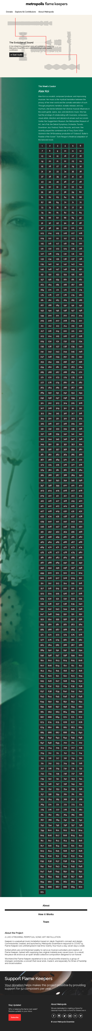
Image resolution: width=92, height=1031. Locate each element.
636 (80, 686)
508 (65, 578)
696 (80, 738)
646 (65, 696)
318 (80, 413)
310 (65, 408)
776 (50, 810)
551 (72, 614)
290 (50, 393)
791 (72, 820)
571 (42, 635)
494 (50, 568)
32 (50, 171)
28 (65, 166)
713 (72, 753)
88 (65, 218)
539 (73, 604)
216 (80, 326)
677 (73, 722)
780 (80, 810)
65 (73, 197)
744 (80, 779)
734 (50, 774)
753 (57, 789)
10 (65, 151)
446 (50, 526)
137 (72, 259)
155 (72, 274)
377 (73, 465)
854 (50, 877)
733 (42, 774)
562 (65, 624)
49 (42, 187)
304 (65, 403)
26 (50, 166)
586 (65, 645)
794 (50, 825)
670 (65, 717)
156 (80, 274)
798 (80, 825)
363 (57, 454)
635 (73, 686)
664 (65, 712)
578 (50, 640)
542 (50, 609)
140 (50, 264)
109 (42, 238)
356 (50, 449)
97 (42, 228)
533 (73, 599)
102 (80, 228)
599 (73, 655)
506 (50, 578)
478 (65, 552)
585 (57, 645)
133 (42, 259)
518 (49, 588)
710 (49, 753)
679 (42, 727)
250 (65, 357)
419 (73, 501)
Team (46, 922)
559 (42, 624)
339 (57, 434)
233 (73, 341)
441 (57, 521)
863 (73, 882)
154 (65, 274)
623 (73, 676)
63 (57, 197)
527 (73, 593)
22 (65, 161)
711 (57, 753)
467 (73, 542)
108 (80, 233)
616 (65, 671)
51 (57, 187)
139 (42, 264)
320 (50, 418)
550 (65, 614)
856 (65, 877)
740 (50, 779)
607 (42, 665)
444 (80, 521)
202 (65, 315)
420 (80, 501)
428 (50, 511)
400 (65, 485)
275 (73, 377)
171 (57, 290)
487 (42, 563)
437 (73, 516)
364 (65, 454)
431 (72, 511)
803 (73, 830)
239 (73, 346)
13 (42, 156)
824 (50, 851)
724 (65, 763)
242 (50, 351)
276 (80, 377)
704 (50, 748)
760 (65, 794)
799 (42, 830)
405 (57, 490)
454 (65, 532)
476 (50, 552)
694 (65, 738)
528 (80, 593)
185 (72, 300)
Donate (9, 12)
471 (57, 547)
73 (42, 207)
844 (65, 866)
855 (57, 877)
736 (65, 774)
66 (80, 197)
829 (42, 856)
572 (50, 635)
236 (50, 346)
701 (72, 743)
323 (73, 418)
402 (80, 485)
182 (49, 300)
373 (42, 465)
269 (73, 372)
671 (72, 717)
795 (57, 825)
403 (42, 490)
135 (57, 259)
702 (80, 743)
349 (42, 444)
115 (42, 243)
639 (57, 691)
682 (65, 727)
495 (57, 568)
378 (80, 465)
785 (73, 815)
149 (73, 269)
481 (42, 557)
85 (42, 218)
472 (65, 547)
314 (49, 413)
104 (50, 233)
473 (73, 547)
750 (80, 784)
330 (80, 424)
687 (57, 732)
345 (57, 439)
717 (57, 758)
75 (57, 207)
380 (50, 470)
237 (57, 346)
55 (42, 192)
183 (57, 300)
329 (73, 424)
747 (57, 784)
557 (73, 619)
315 (57, 413)
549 (57, 614)
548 (50, 614)
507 (57, 578)
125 (72, 249)
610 (65, 665)
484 (65, 557)
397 (42, 485)
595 (42, 655)
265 (42, 372)
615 (57, 671)
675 (57, 722)
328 (65, 424)
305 (73, 403)
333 (57, 429)
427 (42, 511)
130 (65, 254)
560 (50, 624)
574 (65, 635)
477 (57, 552)
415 (42, 501)
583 (42, 645)
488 (50, 563)
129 (57, 254)
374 (50, 465)
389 (73, 475)
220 (65, 331)
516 (80, 583)
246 (80, 351)
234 (80, 341)
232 (65, 341)
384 (80, 470)
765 (57, 799)
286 (65, 388)
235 (42, 346)
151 (42, 274)
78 (80, 207)
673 (42, 722)
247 (42, 357)
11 (73, 151)
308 (50, 408)
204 (80, 315)
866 (50, 887)
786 (80, 815)
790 (65, 820)
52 (65, 187)
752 (50, 789)
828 (80, 851)
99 (57, 228)
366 (80, 454)
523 (42, 593)
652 (65, 702)
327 (57, 424)
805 (42, 835)
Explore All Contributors (25, 12)
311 (73, 408)
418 (65, 501)
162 (80, 279)
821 (72, 846)
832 (65, 856)
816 (80, 840)
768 (80, 799)
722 (50, 763)
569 (73, 629)
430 (65, 511)
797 (73, 825)
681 (57, 727)
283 (42, 388)
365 (73, 454)
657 (57, 707)
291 (57, 393)
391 (42, 480)
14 (50, 156)
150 (80, 269)
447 (57, 526)
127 (42, 254)
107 (72, 233)
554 (50, 619)
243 (57, 351)
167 (72, 285)
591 (57, 650)
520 (65, 588)
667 (42, 717)
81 (58, 213)
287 (73, 388)
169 (42, 290)
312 (80, 408)
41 (73, 176)
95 (73, 223)
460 (65, 537)
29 (73, 166)
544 (65, 609)
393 (57, 480)
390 (80, 475)
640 (65, 691)
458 (50, 537)
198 (80, 310)
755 (73, 789)
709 (42, 753)
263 (73, 367)
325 (42, 424)
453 (57, 532)
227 (73, 336)
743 (73, 779)
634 (65, 686)
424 (65, 506)
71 (73, 202)
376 (65, 465)
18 (81, 156)
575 (73, 635)
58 (65, 192)
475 (42, 552)
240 (80, 346)
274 (65, 377)
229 (42, 341)
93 (57, 223)
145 (42, 269)
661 (42, 712)
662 (50, 712)
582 (80, 640)
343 (42, 439)
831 (57, 856)
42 (80, 176)
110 (49, 238)
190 (65, 305)
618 (80, 671)
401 (73, 485)
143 (72, 264)
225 (57, 336)
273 (57, 377)
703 (42, 748)
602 (50, 660)
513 (57, 583)
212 (49, 326)
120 (80, 243)
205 (42, 321)
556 (65, 619)
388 (65, 475)
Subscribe (14, 1017)
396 (80, 480)
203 (73, 315)
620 (50, 676)
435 (57, 516)
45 (57, 182)
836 (50, 861)
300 (80, 398)
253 (42, 362)
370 (65, 460)
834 (80, 856)
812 (49, 840)
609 (57, 665)
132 (80, 254)
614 (50, 671)
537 (57, 604)
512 (49, 583)
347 (73, 439)
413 (72, 496)
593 (73, 650)
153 (57, 274)
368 (50, 460)
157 (42, 279)
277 (42, 382)
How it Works (46, 914)
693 (57, 738)
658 (65, 707)
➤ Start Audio (16, 55)
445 (42, 526)
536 (50, 604)
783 (57, 815)
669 (57, 717)
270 (80, 372)
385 (42, 475)
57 (57, 192)
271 (42, 377)
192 (80, 305)
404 (50, 490)
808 (65, 835)
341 (72, 434)
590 (50, 650)
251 (72, 357)
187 (42, 305)
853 (42, 877)
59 (73, 192)
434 (50, 516)
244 (65, 351)
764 (50, 799)
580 (65, 640)
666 (80, 712)
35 (73, 171)
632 (50, 686)
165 (57, 285)
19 (42, 161)
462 (80, 537)
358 (65, 449)
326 (50, 424)
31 (42, 171)
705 (57, 748)
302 (50, 403)
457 (42, 537)
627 (57, 681)
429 (57, 511)
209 (73, 321)
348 (80, 439)
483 (57, 557)
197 (72, 310)
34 (65, 171)
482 (50, 557)
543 (57, 609)
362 (50, 454)
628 (65, 681)
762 (80, 794)
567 (57, 629)
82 (65, 213)
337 (42, 434)
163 (42, 285)
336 (80, 429)
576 (80, 635)
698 (50, 743)
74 (50, 207)
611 (72, 665)
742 (65, 779)
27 (57, 166)
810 (80, 835)
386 (50, 475)
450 (80, 526)
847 (42, 871)
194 (50, 310)
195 (57, 310)
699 (57, 743)
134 (49, 259)
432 (80, 511)
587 (73, 645)
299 (73, 398)
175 (42, 295)
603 (57, 660)
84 (80, 213)
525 (57, 593)
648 (80, 696)
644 (50, 696)
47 (73, 182)
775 (42, 810)
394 (65, 480)
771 (57, 804)
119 (72, 243)
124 (65, 249)
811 (42, 840)
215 (72, 326)
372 (80, 460)
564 (80, 624)
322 (65, 418)
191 (72, 305)
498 (80, 568)
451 (42, 532)
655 (42, 707)
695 (73, 738)
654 (80, 702)
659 (73, 707)
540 (80, 604)
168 (80, 285)
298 (65, 398)
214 (65, 326)
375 (57, 465)
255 (57, 362)
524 (50, 593)
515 (72, 583)
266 (50, 372)
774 (80, 804)
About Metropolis (46, 12)
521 (72, 588)
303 (57, 403)
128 (49, 254)
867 (57, 887)
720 (80, 758)
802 (65, 830)
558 (80, 619)
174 (80, 290)
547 (42, 614)
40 (65, 176)
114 (80, 238)
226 (65, 336)
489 (57, 563)
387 (57, 475)
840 (80, 861)
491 (73, 563)
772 (65, 804)
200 (50, 315)
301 (42, 403)
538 (65, 604)
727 (42, 768)
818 (50, 846)
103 (42, 233)
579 (57, 640)
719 (72, 758)
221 (72, 331)
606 (80, 660)
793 (42, 825)
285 (57, 388)
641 (73, 691)
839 (73, 861)
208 (65, 321)
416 (50, 501)
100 (65, 228)
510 (80, 578)
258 (80, 362)
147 (57, 269)
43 (42, 182)
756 (80, 789)
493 (42, 568)
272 (50, 377)
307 (42, 408)
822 (80, 846)
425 (73, 506)
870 (80, 887)
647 (73, 696)
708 (80, 748)
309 (57, 408)
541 (42, 609)
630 (80, 681)
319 (42, 418)
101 (72, 228)
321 (57, 418)
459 (57, 537)
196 (65, 310)
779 (73, 810)
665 (73, 712)
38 (50, 176)
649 (42, 702)
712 (65, 753)
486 (80, 557)
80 (50, 213)
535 (42, 604)
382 (65, 470)
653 (73, 702)
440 (50, 521)
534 (80, 599)
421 (42, 506)
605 (73, 660)
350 (50, 444)
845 (73, 866)
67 (42, 202)
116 (49, 243)
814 (65, 840)
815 (72, 840)
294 (80, 393)
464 (50, 542)
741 (57, 779)
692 (50, 738)
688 (65, 732)
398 (50, 485)
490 (65, 563)
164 (50, 285)
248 (50, 357)
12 (80, 151)
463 (42, 542)
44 (50, 182)
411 (57, 496)
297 (57, 398)
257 (73, 362)
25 (42, 166)
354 (80, 444)
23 (73, 161)
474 (80, 547)
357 (57, 449)
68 (50, 202)
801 (57, 830)
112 (65, 238)
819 (57, 846)
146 (50, 269)
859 (42, 882)
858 (80, 877)
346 (65, 439)
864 (80, 882)
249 (57, 357)
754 (65, 789)
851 (72, 871)
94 (65, 223)
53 (73, 187)
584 (50, 645)
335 (73, 429)
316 (65, 413)
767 (73, 799)
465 (57, 542)
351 (57, 444)
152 (49, 274)
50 (50, 187)
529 (42, 599)
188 (50, 305)
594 (80, 650)
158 (49, 279)
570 (80, 629)
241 (42, 351)
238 (65, 346)
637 (42, 691)
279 (57, 382)
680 (50, 727)
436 (65, 516)
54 (80, 187)
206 (50, 321)
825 (57, 851)
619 (42, 676)
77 (73, 207)
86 (50, 218)
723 (57, 763)
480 (80, 552)
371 (72, 460)
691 (42, 738)
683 (73, 727)
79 (42, 213)
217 (42, 331)
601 (42, 660)
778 (65, 810)
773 (73, 804)
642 (80, 691)
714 (80, 753)
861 (57, 882)
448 (65, 526)
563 (73, 624)
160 (65, 279)
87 (57, 218)
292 (65, 393)
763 (42, 799)
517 (42, 588)
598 (65, 655)
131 (73, 254)
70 (65, 202)
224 (50, 336)
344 (50, 439)
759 (57, 794)
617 (72, 671)
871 (42, 892)
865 (42, 887)
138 (80, 259)
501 (57, 573)
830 (50, 856)
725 (73, 763)
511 (42, 583)
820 (65, 846)
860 (50, 882)
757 (42, 794)
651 (57, 702)
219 (57, 331)
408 (80, 490)
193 (42, 310)
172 (65, 290)
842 (50, 866)
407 (73, 490)
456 (80, 532)
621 (57, 676)
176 (49, 295)
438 (80, 516)
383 (73, 470)
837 (57, 861)
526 (65, 593)
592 (65, 650)
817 (42, 846)
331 (42, 429)
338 (50, 434)
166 (65, 285)
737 (73, 774)
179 (72, 295)
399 (57, 485)
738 (80, 774)
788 (50, 820)
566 (50, 629)
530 (50, 599)
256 (65, 362)
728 (50, 768)
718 (65, 758)
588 (80, 645)
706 (65, 748)
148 (65, 269)
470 (50, 547)
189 (57, 305)
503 (73, 573)
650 (50, 702)
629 (73, 681)
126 (80, 249)
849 (57, 871)
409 (42, 496)
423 (57, 506)
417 (57, 501)
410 (50, 496)
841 (42, 866)
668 (50, 717)
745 (42, 784)
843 (57, 866)
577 (42, 640)
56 (50, 192)
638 (50, 691)
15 (57, 156)
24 (80, 161)
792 (80, 820)
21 (57, 161)
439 (42, 521)
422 (50, 506)
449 (73, 526)
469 (42, 547)
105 (57, 233)
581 (72, 640)
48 (80, 182)
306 (80, 403)
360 (80, 449)
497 (73, 568)
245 (73, 351)
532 (65, 599)
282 (80, 382)
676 (65, 722)
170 (49, 290)
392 (50, 480)
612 (80, 665)
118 (65, 243)
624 (80, 676)
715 (42, 758)
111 (57, 238)
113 (73, 238)
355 (42, 449)
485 (73, 557)
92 (50, 223)
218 (49, 331)
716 (49, 758)
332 (50, 429)
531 (57, 599)
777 (57, 810)
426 (80, 506)
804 (80, 830)
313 (42, 413)
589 (42, 650)
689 (73, 732)
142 (65, 264)
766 (65, 799)
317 (72, 413)
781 (42, 815)
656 (50, 707)
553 (42, 619)
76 (65, 207)
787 (42, 820)
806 (50, 835)
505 (42, 578)
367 (42, 460)
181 (42, 300)
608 (50, 665)
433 (42, 516)
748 (65, 784)
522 (80, 588)
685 (42, 732)
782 (50, 815)
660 (80, 707)
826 (65, 851)
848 (50, 871)
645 (57, 696)
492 (80, 563)
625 (42, 681)
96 (80, 223)
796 (65, 825)
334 (65, 429)
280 (65, 382)
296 (50, 398)
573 (57, 635)
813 (57, 840)
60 (80, 192)
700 (65, 743)
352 (65, 444)
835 (42, 861)
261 (57, 367)
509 (73, 578)
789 (57, 820)
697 (42, 743)
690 (80, 732)
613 (42, 671)
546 (80, 609)
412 (65, 496)
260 (50, 367)
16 (65, 156)
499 (42, 573)
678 (80, 722)
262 (65, 367)
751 (42, 789)
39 (57, 176)
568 (65, 629)
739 (42, 779)
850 (65, 871)
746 (50, 784)
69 (57, 202)
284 (50, 388)
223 (42, 336)
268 (65, 372)
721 (42, 763)
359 (73, 449)
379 (42, 470)
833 (73, 856)
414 (80, 496)
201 (57, 315)
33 (57, 171)
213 (57, 326)
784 (65, 815)
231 (57, 341)
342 (80, 434)
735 (57, 774)
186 (80, 300)
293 (73, 393)
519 (57, 588)
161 (72, 279)
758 (50, 794)
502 (65, 573)
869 (73, 887)
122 (49, 249)
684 (80, 727)
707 (73, 748)
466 (65, 542)
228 (80, 336)
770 (50, 804)
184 (65, 300)
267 (57, 372)
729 (57, 768)
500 (50, 573)
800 (50, 830)
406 (65, 490)
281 (72, 382)
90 (80, 218)
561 (57, 624)
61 (42, 197)
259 (42, 367)
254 (50, 362)
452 (50, 532)
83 (73, 213)
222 (80, 331)
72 (80, 202)
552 (80, 614)
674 (50, 722)
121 (42, 249)
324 (80, 418)
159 (57, 279)
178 (65, 295)
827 (73, 851)
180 (80, 295)
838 (65, 861)
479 (73, 552)
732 (80, 768)
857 (73, 877)
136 (65, 259)
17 (73, 156)
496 (65, 568)
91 (42, 223)
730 (65, 768)
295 (42, 398)
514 (65, 583)
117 (57, 243)
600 (80, 655)
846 (80, 866)
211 (42, 326)
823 (42, 851)
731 (72, 768)
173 (72, 290)
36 (80, 171)
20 (50, 161)
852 (80, 871)
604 (65, 660)
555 (57, 619)
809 (73, 835)
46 (65, 182)
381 (57, 470)
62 (50, 197)
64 (65, 197)
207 (57, 321)
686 (50, 732)
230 (50, 341)
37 (42, 176)
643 (42, 696)
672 (80, 717)
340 (65, 434)
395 (73, 480)
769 (42, 804)
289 (42, 393)
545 (73, 609)
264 (80, 367)
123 (57, 249)
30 (80, 166)
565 (42, 629)
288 (80, 388)
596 (50, 655)
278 (50, 382)
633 (57, 686)
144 (80, 264)
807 (57, 835)
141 (57, 264)
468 (80, 542)
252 (80, 357)
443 (73, 521)
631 (42, 686)
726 (80, 763)
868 (65, 887)
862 (65, 882)
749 (73, 784)
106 (65, 233)
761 (72, 794)
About (46, 905)
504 (80, 573)
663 (57, 712)
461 (73, 537)
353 (73, 444)
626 (50, 681)
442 (65, 521)
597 (57, 655)
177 (57, 295)
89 (73, 218)
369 (57, 460)
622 (65, 676)
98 (50, 228)
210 (80, 321)
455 (73, 532)
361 (42, 454)
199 (42, 315)
